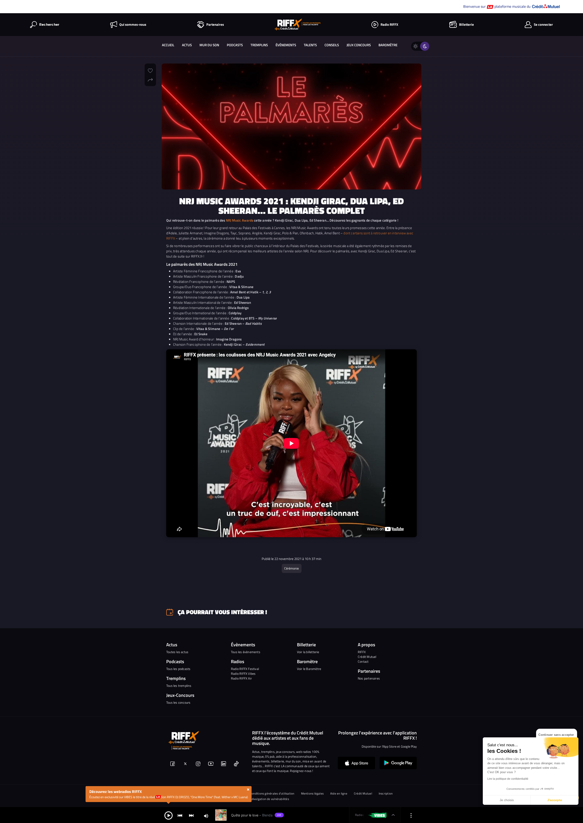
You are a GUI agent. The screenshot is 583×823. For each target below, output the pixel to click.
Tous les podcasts (178, 668)
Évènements (286, 45)
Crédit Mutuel (367, 656)
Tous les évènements (245, 651)
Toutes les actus (177, 651)
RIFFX (362, 651)
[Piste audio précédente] (180, 815)
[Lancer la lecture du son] (168, 815)
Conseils (332, 45)
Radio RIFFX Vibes (243, 673)
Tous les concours (178, 702)
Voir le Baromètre (309, 668)
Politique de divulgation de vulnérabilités (262, 799)
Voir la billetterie (308, 651)
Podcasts (235, 45)
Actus (187, 45)
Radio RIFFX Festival (245, 668)
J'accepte (554, 800)
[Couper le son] (206, 815)
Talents (310, 45)
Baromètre (387, 45)
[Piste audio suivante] (191, 815)
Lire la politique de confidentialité (507, 778)
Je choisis (507, 800)
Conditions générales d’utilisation (272, 793)
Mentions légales (312, 793)
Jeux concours (359, 45)
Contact (363, 661)
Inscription (386, 793)
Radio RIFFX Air (241, 678)
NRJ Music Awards (239, 220)
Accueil (168, 45)
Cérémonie (291, 568)
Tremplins (259, 45)
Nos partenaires (369, 678)
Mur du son (209, 45)
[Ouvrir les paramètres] (411, 815)
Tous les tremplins (179, 685)
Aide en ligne (338, 793)
